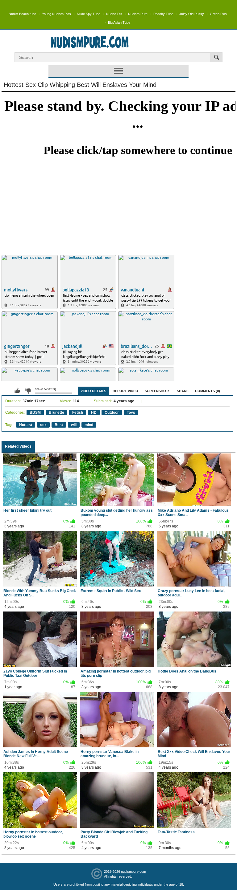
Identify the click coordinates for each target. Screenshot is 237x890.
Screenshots (157, 391)
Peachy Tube (163, 14)
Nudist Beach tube (22, 14)
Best (59, 425)
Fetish (77, 412)
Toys (131, 412)
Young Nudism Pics (56, 14)
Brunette (56, 412)
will (74, 425)
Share (183, 391)
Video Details (93, 391)
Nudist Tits (114, 14)
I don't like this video (28, 390)
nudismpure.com (133, 871)
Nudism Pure (138, 14)
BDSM (35, 412)
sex (43, 425)
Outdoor (112, 412)
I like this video (17, 390)
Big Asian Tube (119, 22)
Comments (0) (207, 391)
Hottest (25, 425)
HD (94, 412)
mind (89, 425)
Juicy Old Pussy (191, 14)
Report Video (125, 391)
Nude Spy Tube (88, 14)
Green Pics (218, 14)
